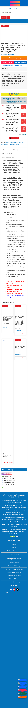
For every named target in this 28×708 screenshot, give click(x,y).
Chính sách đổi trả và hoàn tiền (14, 572)
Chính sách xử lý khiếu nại (14, 566)
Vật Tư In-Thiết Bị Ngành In (12, 144)
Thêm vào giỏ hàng (15, 58)
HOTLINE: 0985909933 (21, 62)
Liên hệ (14, 547)
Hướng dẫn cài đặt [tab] (7, 153)
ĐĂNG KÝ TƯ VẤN (8, 62)
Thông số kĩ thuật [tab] (13, 150)
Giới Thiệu (14, 544)
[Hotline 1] (20, 693)
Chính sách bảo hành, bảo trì (14, 575)
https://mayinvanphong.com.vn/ (14, 285)
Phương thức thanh (14, 562)
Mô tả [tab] (4, 150)
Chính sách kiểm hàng (14, 578)
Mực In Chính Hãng (10, 142)
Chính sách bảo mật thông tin (14, 550)
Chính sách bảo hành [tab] (8, 157)
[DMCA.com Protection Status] (14, 536)
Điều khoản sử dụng (14, 554)
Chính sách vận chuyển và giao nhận (14, 569)
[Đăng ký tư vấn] (22, 690)
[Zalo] (20, 680)
